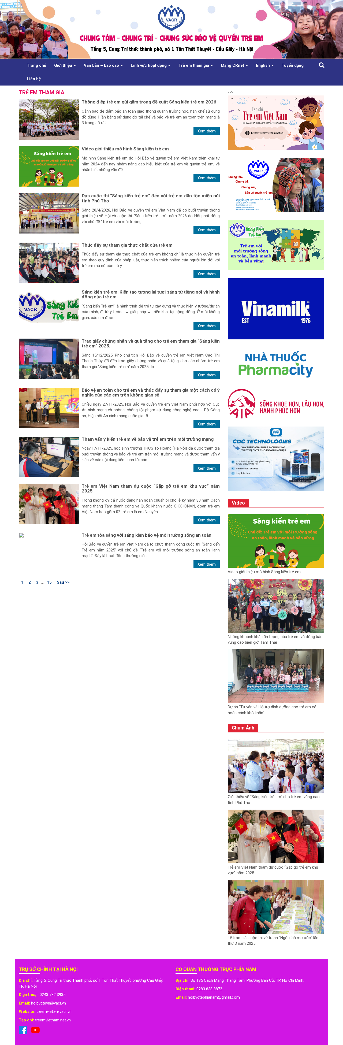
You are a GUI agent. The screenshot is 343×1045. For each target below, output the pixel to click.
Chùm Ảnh (243, 728)
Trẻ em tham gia (194, 65)
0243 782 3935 (52, 994)
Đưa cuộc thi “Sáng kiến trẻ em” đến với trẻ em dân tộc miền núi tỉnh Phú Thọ (151, 198)
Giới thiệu (63, 65)
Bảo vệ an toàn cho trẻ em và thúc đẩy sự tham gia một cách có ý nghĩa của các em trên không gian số (151, 392)
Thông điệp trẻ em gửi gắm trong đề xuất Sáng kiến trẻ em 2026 (149, 102)
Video (238, 503)
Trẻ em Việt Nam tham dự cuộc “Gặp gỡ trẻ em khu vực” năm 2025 (151, 488)
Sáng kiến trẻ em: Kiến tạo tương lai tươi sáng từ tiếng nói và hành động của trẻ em (151, 294)
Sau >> (63, 582)
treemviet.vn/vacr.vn (54, 1011)
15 (49, 582)
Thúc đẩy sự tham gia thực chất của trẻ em (127, 245)
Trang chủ (36, 65)
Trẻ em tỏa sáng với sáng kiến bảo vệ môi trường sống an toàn (146, 535)
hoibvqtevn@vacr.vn (48, 1003)
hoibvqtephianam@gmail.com (214, 997)
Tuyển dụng (293, 65)
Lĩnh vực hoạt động (149, 65)
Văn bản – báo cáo (102, 65)
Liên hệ (34, 78)
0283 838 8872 (209, 989)
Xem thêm (206, 131)
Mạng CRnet (233, 65)
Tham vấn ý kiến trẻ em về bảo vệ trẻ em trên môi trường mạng (148, 439)
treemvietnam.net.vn (53, 1020)
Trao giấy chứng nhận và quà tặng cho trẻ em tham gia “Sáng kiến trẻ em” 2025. (151, 343)
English (263, 65)
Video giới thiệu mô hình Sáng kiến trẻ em (125, 148)
